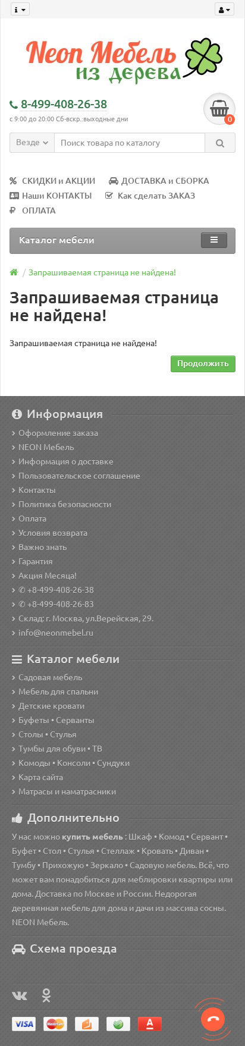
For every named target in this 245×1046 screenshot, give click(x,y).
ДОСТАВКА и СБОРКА (165, 181)
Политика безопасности (64, 504)
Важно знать (42, 547)
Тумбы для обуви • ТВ (60, 748)
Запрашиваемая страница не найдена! (102, 272)
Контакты (37, 490)
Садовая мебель (50, 677)
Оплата (32, 518)
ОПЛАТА (39, 210)
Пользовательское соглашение (79, 475)
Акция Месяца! (47, 575)
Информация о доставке (66, 461)
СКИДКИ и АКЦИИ (58, 181)
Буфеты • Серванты (56, 720)
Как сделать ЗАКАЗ (156, 195)
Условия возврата (52, 533)
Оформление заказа (58, 433)
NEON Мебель (46, 447)
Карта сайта (40, 777)
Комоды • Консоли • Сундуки (74, 763)
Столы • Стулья (47, 734)
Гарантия (35, 561)
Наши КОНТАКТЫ (57, 195)
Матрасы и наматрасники (67, 791)
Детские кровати (51, 706)
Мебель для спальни (58, 691)
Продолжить (203, 363)
